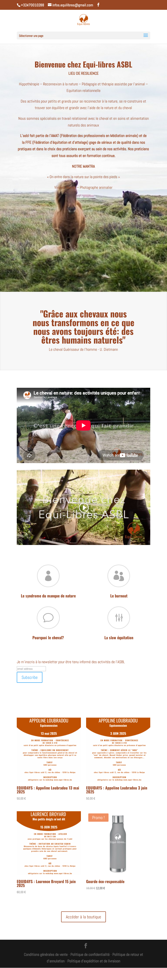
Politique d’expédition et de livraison (93, 960)
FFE (28, 142)
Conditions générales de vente (46, 954)
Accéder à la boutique (83, 917)
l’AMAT (54, 135)
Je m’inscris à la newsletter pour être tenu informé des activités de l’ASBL (71, 661)
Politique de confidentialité (90, 954)
